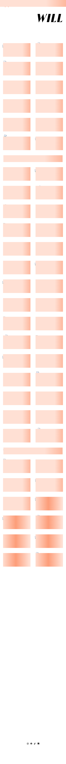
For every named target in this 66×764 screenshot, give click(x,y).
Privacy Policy (46, 754)
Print (33, 28)
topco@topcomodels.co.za (33, 749)
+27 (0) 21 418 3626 (33, 747)
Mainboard (32, 756)
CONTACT (47, 28)
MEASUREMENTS (14, 28)
